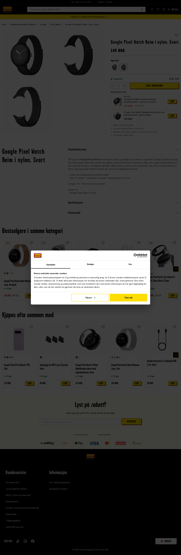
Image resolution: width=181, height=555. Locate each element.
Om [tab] (130, 264)
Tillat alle (128, 297)
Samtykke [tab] (50, 265)
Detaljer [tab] (90, 264)
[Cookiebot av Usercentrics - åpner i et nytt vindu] (135, 255)
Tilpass (88, 297)
